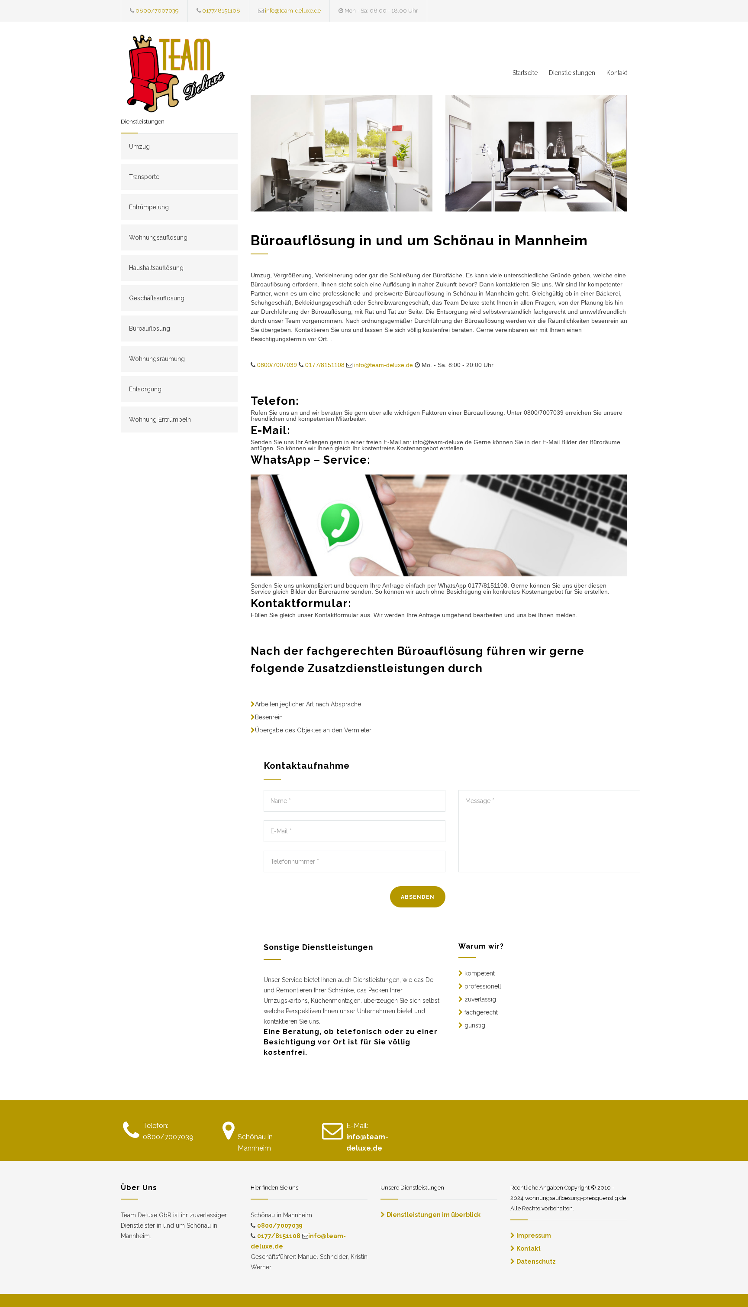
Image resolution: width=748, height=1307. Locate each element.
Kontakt (616, 72)
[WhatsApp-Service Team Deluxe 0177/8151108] (439, 525)
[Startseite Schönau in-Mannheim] (201, 75)
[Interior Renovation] (341, 153)
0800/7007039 (157, 10)
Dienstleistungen (572, 72)
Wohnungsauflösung (158, 237)
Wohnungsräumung (157, 358)
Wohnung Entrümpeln (160, 419)
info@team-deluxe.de (293, 10)
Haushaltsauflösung (156, 267)
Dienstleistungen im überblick (433, 1214)
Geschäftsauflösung (156, 298)
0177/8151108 (221, 10)
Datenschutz (536, 1261)
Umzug (139, 146)
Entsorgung (145, 389)
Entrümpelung (149, 207)
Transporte (144, 176)
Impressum (533, 1235)
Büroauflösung (149, 328)
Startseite (525, 72)
